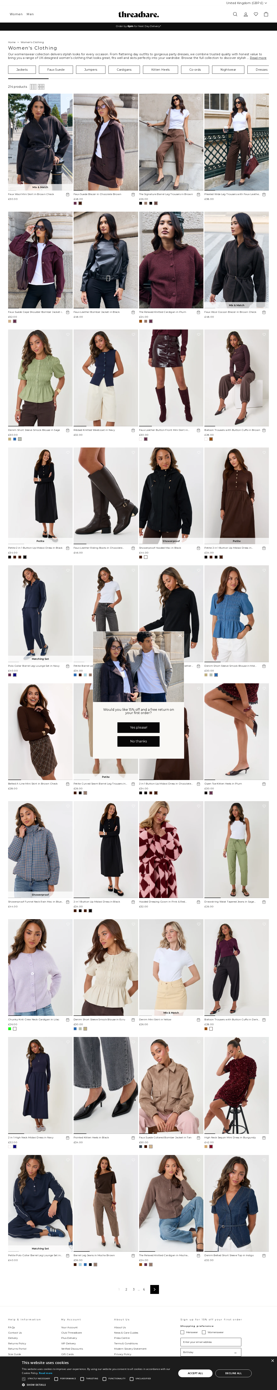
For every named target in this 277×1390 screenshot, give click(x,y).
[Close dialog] (180, 635)
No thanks (138, 741)
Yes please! (138, 727)
